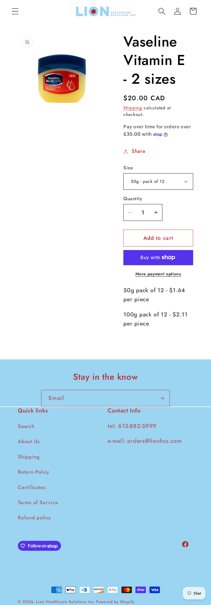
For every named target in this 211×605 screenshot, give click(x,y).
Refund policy (34, 517)
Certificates (32, 487)
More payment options (158, 274)
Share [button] (139, 151)
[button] (15, 11)
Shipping (132, 108)
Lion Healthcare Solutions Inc (65, 601)
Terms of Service (38, 502)
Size (128, 168)
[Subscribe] (162, 398)
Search (26, 426)
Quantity (132, 199)
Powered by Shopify (115, 601)
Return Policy (33, 472)
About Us (29, 441)
